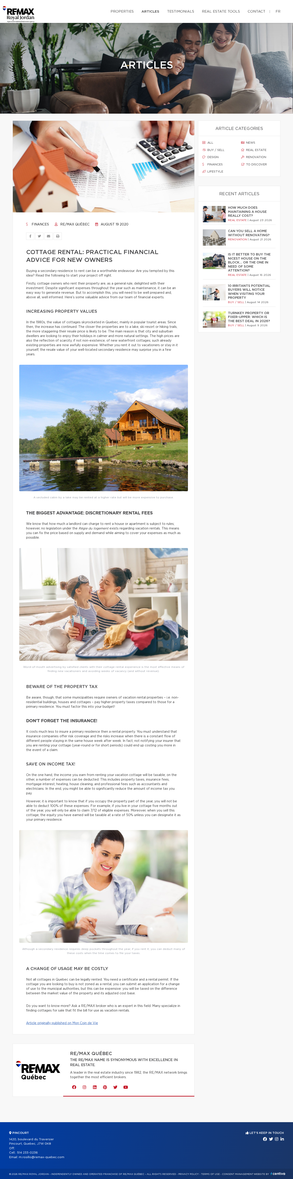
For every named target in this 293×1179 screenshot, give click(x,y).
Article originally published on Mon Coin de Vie (62, 1023)
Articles (150, 11)
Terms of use (210, 1174)
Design (212, 157)
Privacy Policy (188, 1174)
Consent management (237, 1174)
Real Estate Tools (221, 11)
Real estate (255, 150)
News (250, 142)
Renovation (255, 157)
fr (278, 11)
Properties (122, 11)
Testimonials (180, 11)
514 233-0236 (27, 1152)
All (209, 142)
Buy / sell (215, 150)
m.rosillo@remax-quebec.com (41, 1157)
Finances (40, 224)
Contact (256, 11)
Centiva (278, 1173)
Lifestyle (214, 171)
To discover (256, 164)
